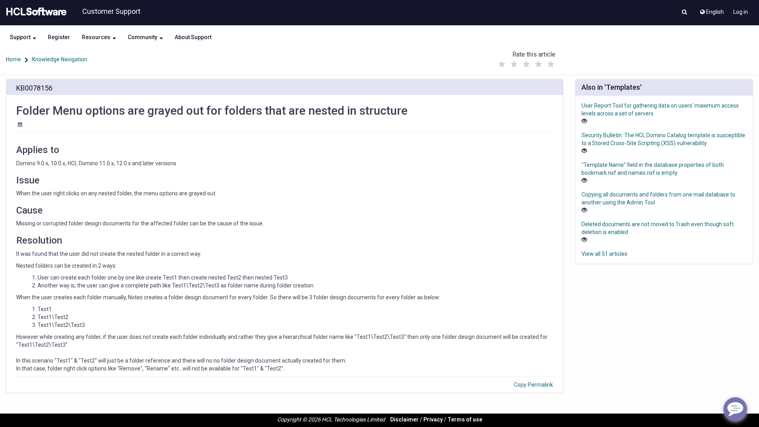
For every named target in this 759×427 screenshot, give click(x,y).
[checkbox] (501, 64)
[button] (684, 13)
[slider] (526, 62)
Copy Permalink (533, 385)
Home (13, 59)
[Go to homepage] (35, 12)
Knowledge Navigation (59, 59)
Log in (740, 12)
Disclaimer (404, 419)
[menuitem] (711, 10)
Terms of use (464, 419)
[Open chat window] (735, 409)
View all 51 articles (604, 254)
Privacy (433, 419)
